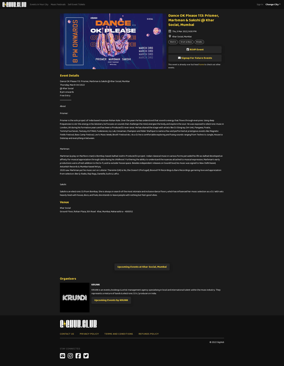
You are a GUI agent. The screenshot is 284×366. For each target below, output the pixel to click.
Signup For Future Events (196, 58)
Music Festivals (58, 4)
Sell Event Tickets (76, 4)
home (201, 65)
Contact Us (67, 334)
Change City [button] (272, 4)
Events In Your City (39, 4)
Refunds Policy (149, 334)
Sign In (260, 4)
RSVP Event (197, 49)
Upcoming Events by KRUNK (111, 300)
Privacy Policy (89, 334)
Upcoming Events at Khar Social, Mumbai (142, 267)
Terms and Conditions (118, 334)
